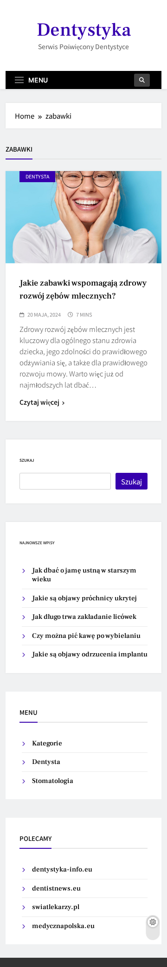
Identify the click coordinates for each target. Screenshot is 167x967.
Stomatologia (52, 780)
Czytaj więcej (39, 402)
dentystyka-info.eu (62, 869)
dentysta (37, 176)
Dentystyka (84, 30)
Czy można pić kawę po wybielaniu (86, 635)
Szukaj (26, 460)
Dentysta (46, 761)
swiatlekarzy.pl (55, 907)
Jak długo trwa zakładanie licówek (84, 616)
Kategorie (47, 743)
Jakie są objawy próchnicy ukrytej (84, 598)
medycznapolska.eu (63, 926)
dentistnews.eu (56, 888)
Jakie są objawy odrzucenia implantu (90, 654)
